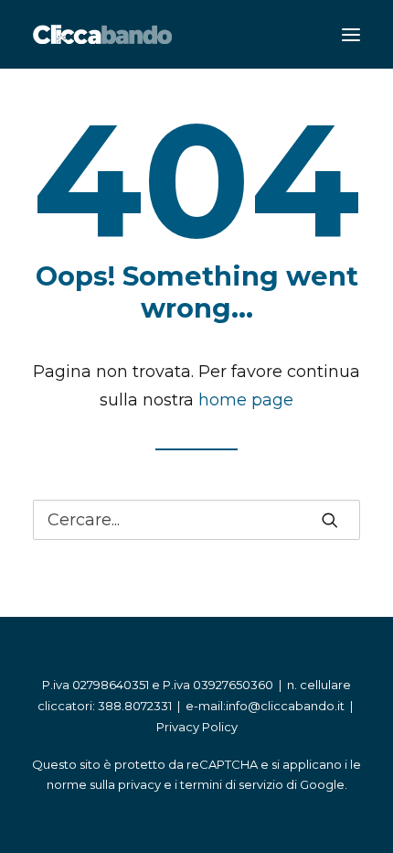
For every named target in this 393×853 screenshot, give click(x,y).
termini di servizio (231, 784)
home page (245, 400)
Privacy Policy (197, 726)
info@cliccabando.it (285, 705)
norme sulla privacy (104, 784)
